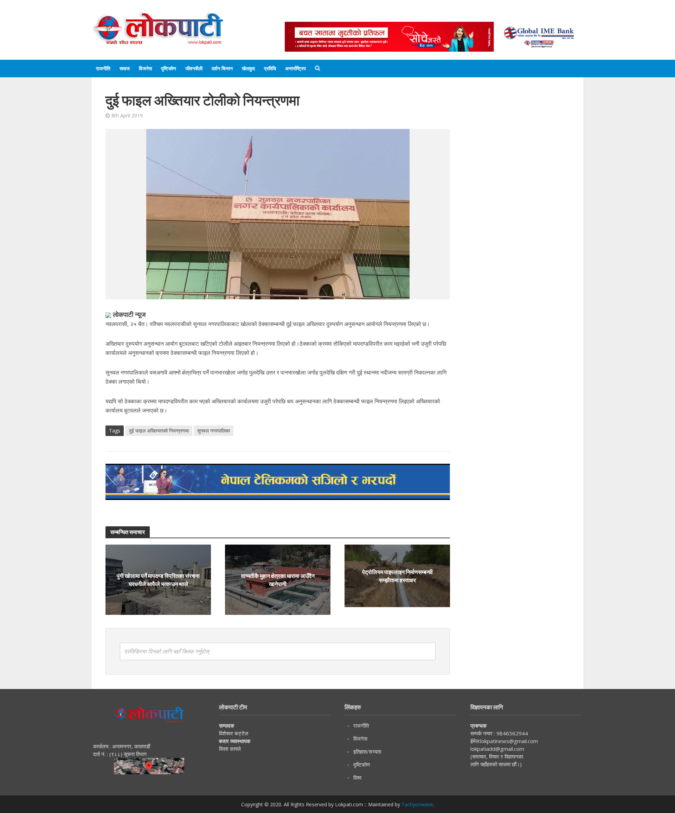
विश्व (357, 777)
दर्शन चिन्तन (222, 68)
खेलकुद (248, 68)
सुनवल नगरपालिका (213, 430)
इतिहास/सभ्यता (367, 751)
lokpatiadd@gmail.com (497, 748)
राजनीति (103, 68)
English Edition (357, 15)
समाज (125, 68)
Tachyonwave (417, 804)
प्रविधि (270, 68)
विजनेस (145, 68)
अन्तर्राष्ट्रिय (295, 68)
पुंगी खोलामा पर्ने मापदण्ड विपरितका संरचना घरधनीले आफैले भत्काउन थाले (158, 579)
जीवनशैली (193, 68)
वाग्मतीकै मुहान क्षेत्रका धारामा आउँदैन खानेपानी (278, 579)
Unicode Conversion (454, 15)
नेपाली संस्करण (402, 15)
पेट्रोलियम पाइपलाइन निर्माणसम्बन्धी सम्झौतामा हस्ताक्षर (397, 575)
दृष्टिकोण (168, 68)
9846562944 (511, 733)
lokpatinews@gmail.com (509, 740)
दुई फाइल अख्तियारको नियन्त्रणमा (159, 430)
